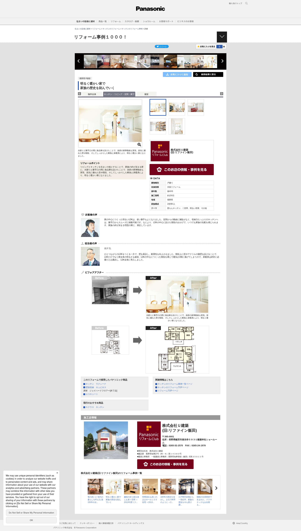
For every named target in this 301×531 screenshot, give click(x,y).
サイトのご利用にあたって (64, 523)
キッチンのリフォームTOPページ (173, 387)
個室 (146, 94)
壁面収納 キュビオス (96, 387)
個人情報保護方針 (106, 523)
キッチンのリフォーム (111, 29)
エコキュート (92, 394)
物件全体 (92, 94)
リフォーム (96, 29)
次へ (222, 61)
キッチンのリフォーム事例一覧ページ (175, 384)
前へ (78, 61)
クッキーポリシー (87, 523)
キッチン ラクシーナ (96, 384)
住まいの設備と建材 (85, 21)
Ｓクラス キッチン (95, 407)
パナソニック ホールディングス (131, 523)
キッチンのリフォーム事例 (132, 29)
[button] (103, 21)
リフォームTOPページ (168, 390)
